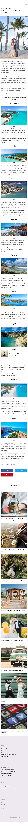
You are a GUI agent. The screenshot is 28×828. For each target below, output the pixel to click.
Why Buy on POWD (5, 756)
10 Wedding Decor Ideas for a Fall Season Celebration (13, 580)
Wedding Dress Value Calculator (9, 769)
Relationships (12, 351)
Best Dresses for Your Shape (8, 788)
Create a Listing (5, 767)
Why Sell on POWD (6, 775)
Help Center (4, 804)
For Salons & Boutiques (7, 773)
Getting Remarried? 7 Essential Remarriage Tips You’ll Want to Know (17, 354)
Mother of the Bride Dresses (8, 754)
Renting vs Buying (5, 792)
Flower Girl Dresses (6, 752)
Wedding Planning (11, 464)
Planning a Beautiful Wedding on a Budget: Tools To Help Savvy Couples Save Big (13, 519)
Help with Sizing (5, 790)
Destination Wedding (6, 8)
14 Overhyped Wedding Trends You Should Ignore (12, 670)
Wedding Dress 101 (6, 786)
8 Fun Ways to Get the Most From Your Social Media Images (12, 701)
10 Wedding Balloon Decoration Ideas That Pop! (12, 640)
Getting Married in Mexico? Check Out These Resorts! (13, 610)
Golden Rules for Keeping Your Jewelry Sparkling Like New (13, 550)
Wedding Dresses (5, 748)
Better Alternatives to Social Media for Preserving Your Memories (13, 732)
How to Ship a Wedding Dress (8, 771)
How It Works (4, 802)
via (14, 125)
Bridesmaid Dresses (6, 750)
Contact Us (4, 808)
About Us (3, 806)
